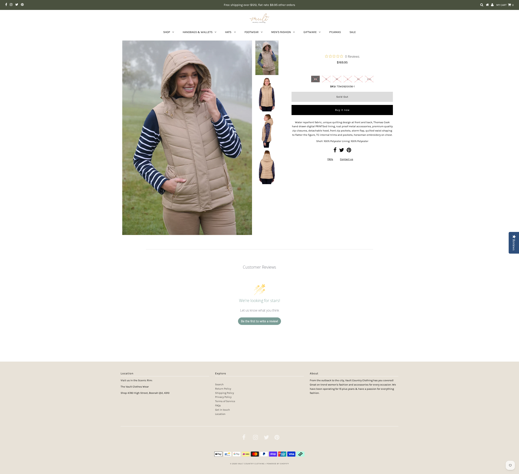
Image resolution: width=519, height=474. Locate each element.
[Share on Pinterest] (349, 151)
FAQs (330, 159)
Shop (166, 32)
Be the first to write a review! (259, 321)
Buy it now (342, 109)
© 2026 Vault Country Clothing (247, 464)
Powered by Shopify (278, 464)
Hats (228, 32)
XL (358, 79)
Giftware (310, 32)
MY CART (505, 4)
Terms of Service (225, 401)
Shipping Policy (224, 392)
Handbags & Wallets (197, 32)
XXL (369, 79)
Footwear (251, 32)
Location (220, 413)
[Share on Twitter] (341, 151)
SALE (353, 32)
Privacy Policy (223, 396)
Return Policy (223, 388)
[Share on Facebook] (335, 151)
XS (315, 79)
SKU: (333, 86)
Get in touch (222, 409)
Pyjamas (335, 32)
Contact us (346, 159)
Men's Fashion (281, 32)
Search (219, 384)
